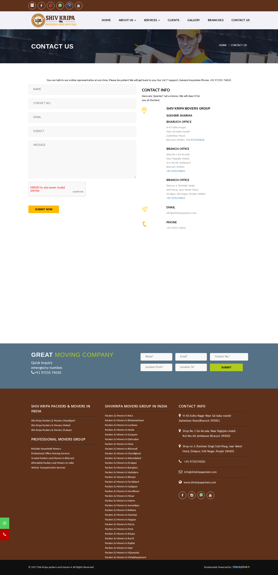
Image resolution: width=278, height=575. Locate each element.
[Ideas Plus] (241, 567)
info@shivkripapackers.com (200, 472)
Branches (216, 20)
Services (151, 20)
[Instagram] (50, 5)
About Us (126, 20)
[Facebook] (41, 5)
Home (106, 20)
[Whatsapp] (60, 5)
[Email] (32, 5)
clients (173, 20)
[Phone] (69, 5)
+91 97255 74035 (47, 373)
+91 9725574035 (194, 462)
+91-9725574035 (195, 140)
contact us (240, 20)
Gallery (193, 20)
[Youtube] (78, 5)
